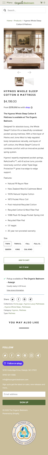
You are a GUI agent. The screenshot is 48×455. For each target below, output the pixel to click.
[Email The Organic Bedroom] (39, 355)
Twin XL (17, 244)
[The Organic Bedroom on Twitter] (6, 355)
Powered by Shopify (11, 413)
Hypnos (15, 310)
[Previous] (19, 72)
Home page (18, 304)
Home (9, 21)
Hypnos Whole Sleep (13, 307)
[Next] (29, 72)
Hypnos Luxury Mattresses (34, 304)
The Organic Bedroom (18, 410)
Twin (7, 244)
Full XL (37, 244)
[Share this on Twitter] (12, 299)
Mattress (22, 310)
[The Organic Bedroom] (24, 2)
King (17, 249)
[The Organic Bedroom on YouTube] (19, 355)
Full (28, 244)
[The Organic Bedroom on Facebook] (12, 355)
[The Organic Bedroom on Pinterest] (25, 355)
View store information (15, 290)
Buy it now (24, 267)
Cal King (28, 249)
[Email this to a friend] (30, 299)
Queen (8, 249)
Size (5, 238)
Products (18, 21)
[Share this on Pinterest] (24, 299)
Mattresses (26, 307)
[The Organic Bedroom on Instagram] (32, 355)
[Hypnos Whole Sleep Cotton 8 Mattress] (24, 48)
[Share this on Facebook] (18, 299)
